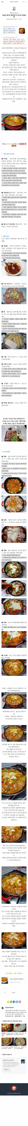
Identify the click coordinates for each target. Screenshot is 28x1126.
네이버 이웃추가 (18, 1016)
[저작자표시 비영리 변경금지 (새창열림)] (19, 992)
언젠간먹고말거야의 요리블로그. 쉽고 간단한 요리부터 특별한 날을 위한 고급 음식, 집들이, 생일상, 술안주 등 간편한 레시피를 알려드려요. (11, 1064)
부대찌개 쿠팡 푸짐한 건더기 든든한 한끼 (14, 40)
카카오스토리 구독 (9, 1016)
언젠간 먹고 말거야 (14, 1)
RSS (24, 1016)
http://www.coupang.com (9, 37)
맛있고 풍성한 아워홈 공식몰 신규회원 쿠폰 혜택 (9, 29)
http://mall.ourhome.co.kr (9, 26)
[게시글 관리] (8, 993)
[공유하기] (6, 993)
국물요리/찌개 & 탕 (14, 13)
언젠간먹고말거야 (10, 19)
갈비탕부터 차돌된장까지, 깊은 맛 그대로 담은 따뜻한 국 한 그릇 (9, 31)
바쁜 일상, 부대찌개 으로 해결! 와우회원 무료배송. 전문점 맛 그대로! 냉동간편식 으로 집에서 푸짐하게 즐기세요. (14, 42)
